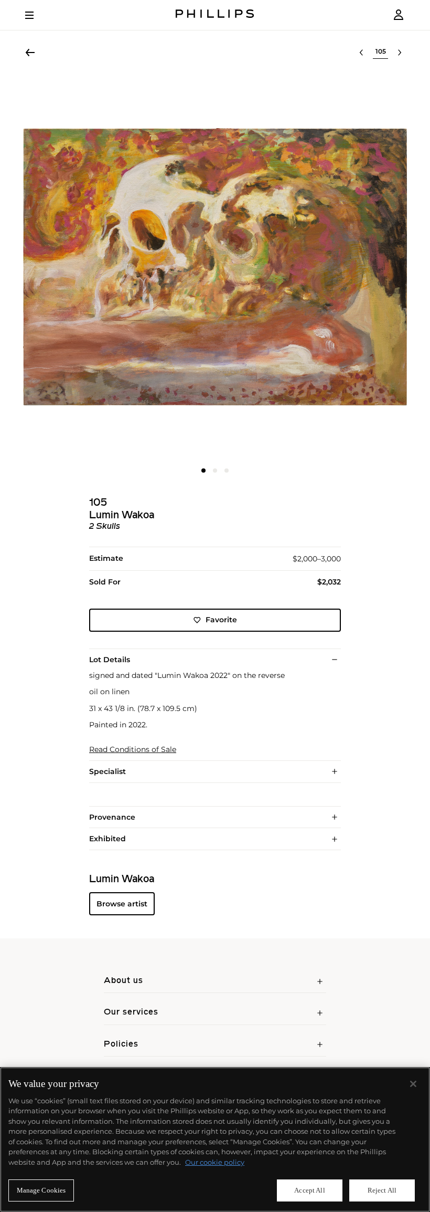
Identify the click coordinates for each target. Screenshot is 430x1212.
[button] (215, 267)
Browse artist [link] (121, 903)
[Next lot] (399, 52)
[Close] (413, 1083)
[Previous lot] (361, 52)
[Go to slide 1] (203, 470)
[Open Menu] (36, 15)
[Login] (398, 15)
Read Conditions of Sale (132, 749)
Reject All (382, 1190)
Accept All (309, 1190)
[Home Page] (215, 14)
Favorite (221, 619)
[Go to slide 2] (215, 470)
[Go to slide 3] (226, 470)
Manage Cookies (41, 1190)
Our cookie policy (214, 1162)
